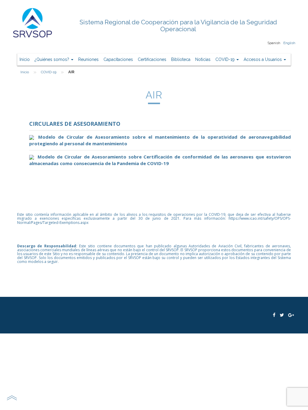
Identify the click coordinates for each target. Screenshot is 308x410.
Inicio (25, 59)
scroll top (11, 397)
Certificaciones (152, 59)
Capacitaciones (118, 59)
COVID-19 (225, 59)
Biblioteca (180, 59)
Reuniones (88, 59)
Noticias (203, 59)
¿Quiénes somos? (52, 59)
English (289, 43)
